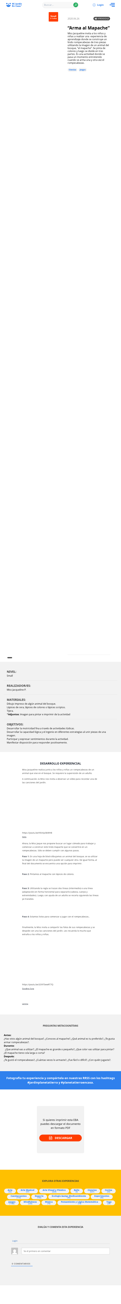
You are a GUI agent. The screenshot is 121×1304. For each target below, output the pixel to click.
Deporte (39, 1197)
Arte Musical (27, 1191)
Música (49, 1202)
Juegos (83, 69)
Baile (76, 1191)
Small (10, 675)
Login (100, 4)
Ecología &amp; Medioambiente (69, 1197)
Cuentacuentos (19, 1197)
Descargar (63, 1138)
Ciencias (72, 69)
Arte (10, 1191)
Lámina (25, 1004)
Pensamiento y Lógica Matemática (79, 1202)
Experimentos (101, 1197)
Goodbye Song (28, 988)
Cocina (108, 1191)
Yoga (109, 1202)
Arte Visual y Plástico (54, 1191)
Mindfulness (30, 1202)
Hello (24, 837)
